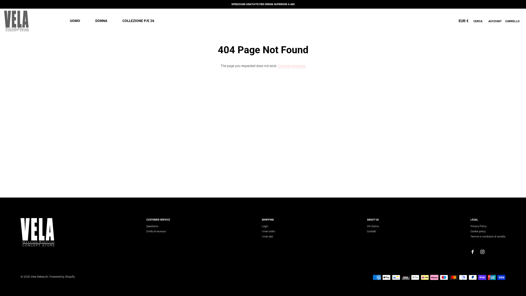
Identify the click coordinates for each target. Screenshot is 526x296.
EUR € (463, 21)
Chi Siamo (373, 226)
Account (495, 21)
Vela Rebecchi (39, 276)
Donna (101, 21)
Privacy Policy (479, 226)
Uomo (75, 21)
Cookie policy (478, 231)
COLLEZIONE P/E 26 (138, 21)
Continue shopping (291, 66)
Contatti (371, 231)
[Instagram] (482, 252)
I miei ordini (268, 231)
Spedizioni (152, 226)
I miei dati (267, 236)
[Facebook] (473, 252)
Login (265, 226)
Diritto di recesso (156, 231)
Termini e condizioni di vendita (488, 236)
